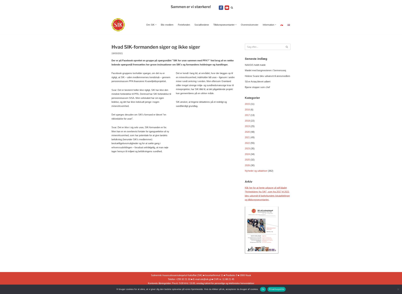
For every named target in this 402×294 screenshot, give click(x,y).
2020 (247, 132)
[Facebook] (221, 7)
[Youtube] (227, 7)
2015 (247, 104)
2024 (247, 154)
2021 (247, 137)
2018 (247, 120)
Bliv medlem (167, 24)
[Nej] (398, 289)
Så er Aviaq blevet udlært (257, 81)
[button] (155, 24)
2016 (247, 109)
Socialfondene (201, 24)
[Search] (232, 7)
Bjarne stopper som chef (257, 87)
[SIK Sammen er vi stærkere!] (118, 25)
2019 (247, 126)
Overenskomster (249, 24)
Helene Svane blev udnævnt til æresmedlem (267, 76)
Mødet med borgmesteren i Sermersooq (265, 70)
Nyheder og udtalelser (256, 170)
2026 (247, 165)
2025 (247, 159)
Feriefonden (184, 24)
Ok (263, 289)
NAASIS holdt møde (255, 65)
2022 (247, 143)
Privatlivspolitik (276, 289)
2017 (247, 115)
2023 (247, 148)
